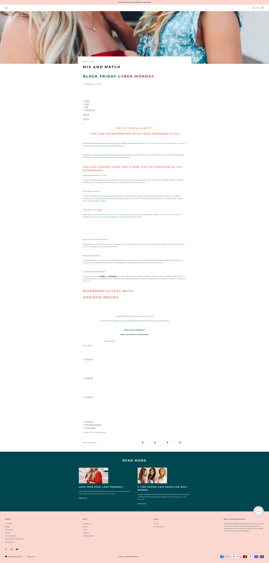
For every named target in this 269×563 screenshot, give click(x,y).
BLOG (87, 104)
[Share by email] (180, 442)
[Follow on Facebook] (6, 549)
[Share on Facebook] (143, 442)
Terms (156, 524)
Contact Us (87, 524)
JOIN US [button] (86, 115)
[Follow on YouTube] (17, 549)
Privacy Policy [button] (90, 428)
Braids (7, 533)
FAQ (86, 107)
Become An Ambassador (14, 539)
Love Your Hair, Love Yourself (101, 487)
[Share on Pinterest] (167, 442)
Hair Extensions (11, 536)
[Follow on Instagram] (12, 549)
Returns (86, 527)
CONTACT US (90, 110)
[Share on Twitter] (155, 442)
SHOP (87, 101)
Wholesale (9, 530)
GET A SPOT (87, 346)
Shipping (86, 533)
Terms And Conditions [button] (93, 425)
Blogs (7, 527)
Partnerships (10, 542)
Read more (83, 498)
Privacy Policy (159, 527)
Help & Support (88, 536)
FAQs (85, 530)
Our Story (8, 524)
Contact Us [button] (89, 422)
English (30, 556)
